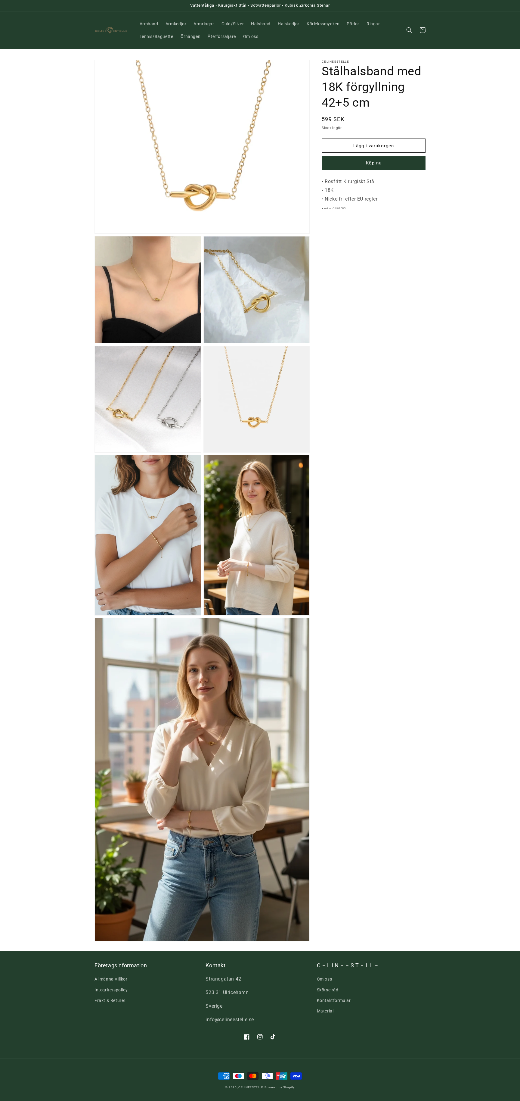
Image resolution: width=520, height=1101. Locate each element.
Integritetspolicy (111, 989)
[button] (409, 30)
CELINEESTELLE (250, 1087)
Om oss (324, 979)
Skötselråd (328, 989)
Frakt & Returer (109, 1000)
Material (325, 1011)
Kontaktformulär (334, 1000)
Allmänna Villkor (111, 979)
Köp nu (374, 163)
